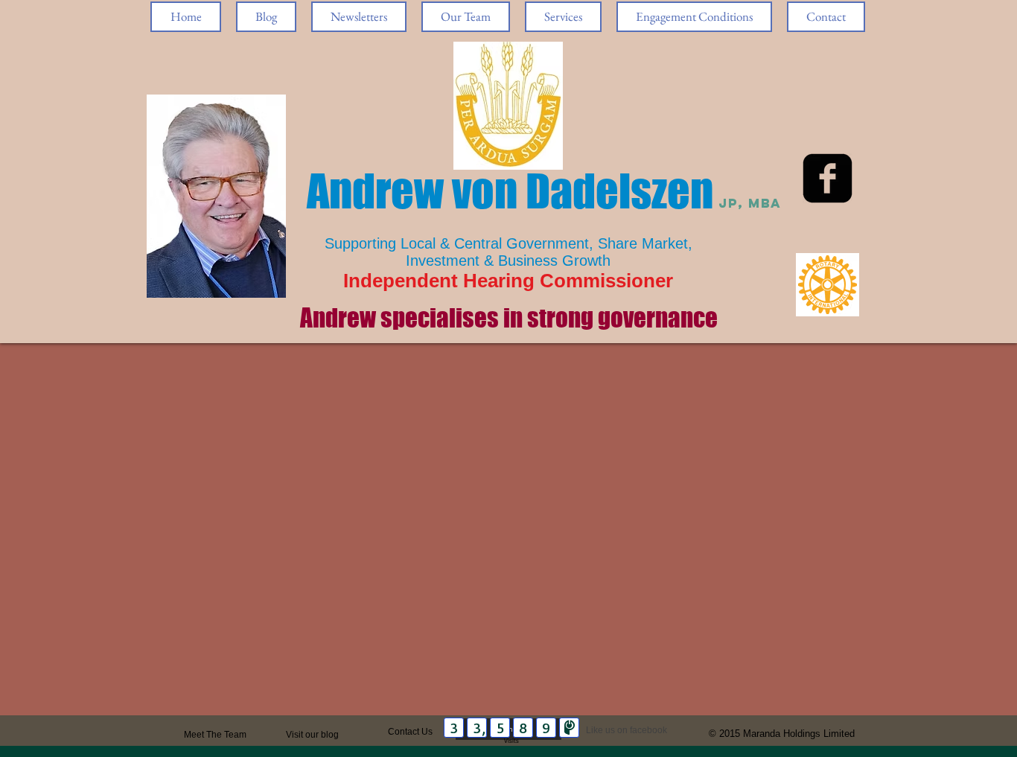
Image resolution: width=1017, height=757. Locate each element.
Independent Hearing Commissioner (508, 280)
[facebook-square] (827, 178)
